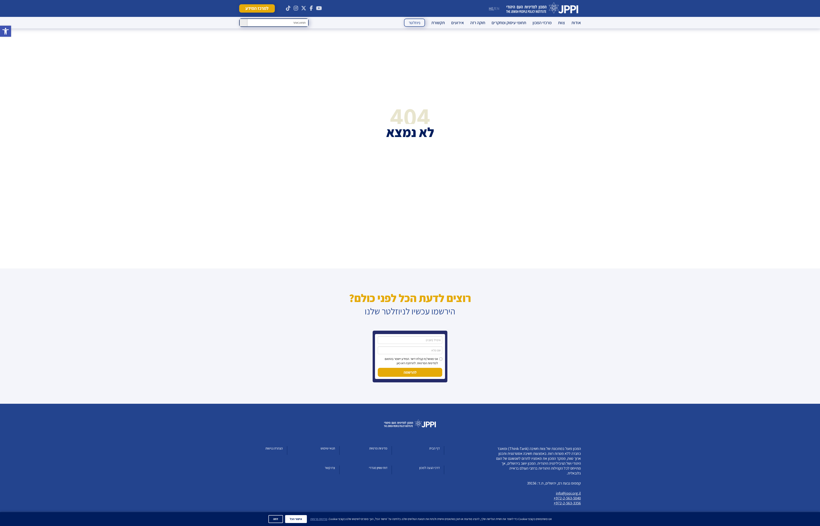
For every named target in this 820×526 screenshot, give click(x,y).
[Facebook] (311, 8)
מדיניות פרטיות (378, 448)
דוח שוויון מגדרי (378, 468)
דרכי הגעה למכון (429, 468)
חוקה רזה (477, 22)
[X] (303, 8)
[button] (5, 31)
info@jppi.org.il (568, 493)
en (497, 8)
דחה (275, 519)
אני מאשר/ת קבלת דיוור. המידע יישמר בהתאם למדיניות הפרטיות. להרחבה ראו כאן (411, 361)
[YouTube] (319, 8)
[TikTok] (288, 8)
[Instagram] (296, 8)
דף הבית (434, 448)
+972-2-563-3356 (567, 503)
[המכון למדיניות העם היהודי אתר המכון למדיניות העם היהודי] (542, 8)
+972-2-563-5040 (567, 498)
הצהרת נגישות (274, 448)
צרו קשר (330, 468)
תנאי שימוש (328, 448)
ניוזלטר (414, 22)
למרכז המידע (256, 8)
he (491, 8)
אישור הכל (296, 519)
